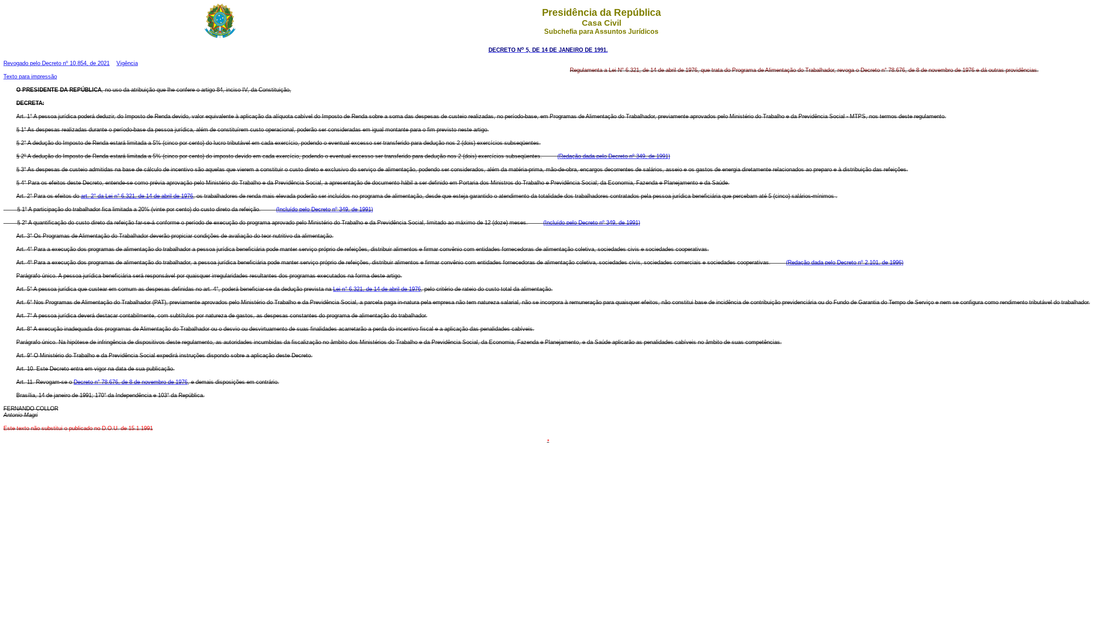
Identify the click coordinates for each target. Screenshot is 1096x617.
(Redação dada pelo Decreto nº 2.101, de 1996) (844, 262)
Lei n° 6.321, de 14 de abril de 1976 (377, 289)
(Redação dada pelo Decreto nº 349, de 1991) (613, 156)
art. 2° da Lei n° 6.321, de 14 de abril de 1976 (137, 196)
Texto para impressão (30, 76)
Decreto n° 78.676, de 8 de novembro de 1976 (131, 382)
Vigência (127, 63)
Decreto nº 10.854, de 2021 (76, 63)
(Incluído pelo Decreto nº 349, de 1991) (324, 209)
